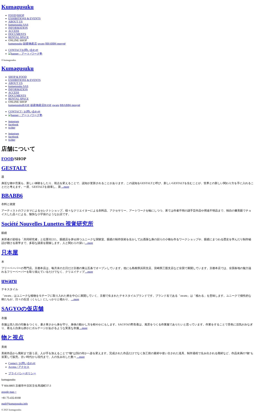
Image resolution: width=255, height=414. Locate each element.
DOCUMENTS (17, 34)
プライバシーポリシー (22, 373)
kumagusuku (15, 43)
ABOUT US (15, 21)
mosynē (61, 43)
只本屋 (9, 252)
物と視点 (12, 337)
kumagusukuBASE (19, 105)
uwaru (41, 43)
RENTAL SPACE (18, 37)
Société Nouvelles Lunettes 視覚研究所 (47, 224)
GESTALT (14, 168)
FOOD (12, 15)
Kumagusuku (17, 7)
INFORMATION (18, 27)
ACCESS (13, 30)
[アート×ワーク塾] (25, 53)
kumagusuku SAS (18, 24)
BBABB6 (51, 43)
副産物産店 (30, 43)
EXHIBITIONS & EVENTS (24, 18)
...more (65, 186)
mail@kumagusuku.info (14, 403)
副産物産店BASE (41, 105)
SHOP (20, 15)
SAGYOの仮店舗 (22, 308)
